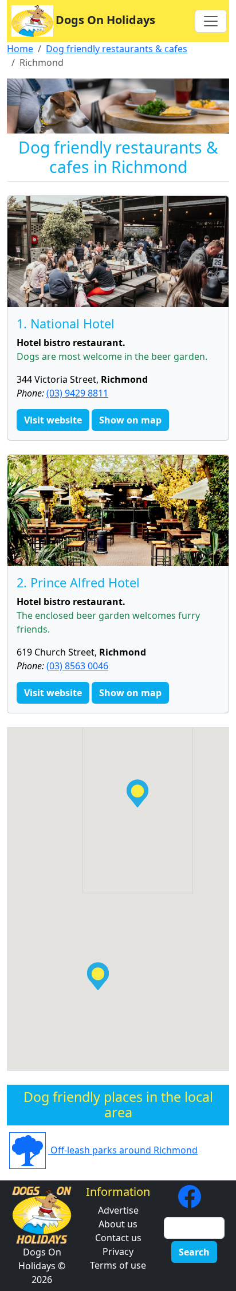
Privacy (118, 1251)
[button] (137, 793)
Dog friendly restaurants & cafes (116, 48)
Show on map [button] (130, 420)
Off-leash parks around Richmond (123, 1150)
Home (20, 48)
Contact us (118, 1237)
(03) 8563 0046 (77, 666)
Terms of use (118, 1265)
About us (118, 1224)
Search (194, 1252)
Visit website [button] (53, 420)
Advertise (118, 1210)
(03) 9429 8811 (77, 393)
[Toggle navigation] (211, 21)
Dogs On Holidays (105, 20)
